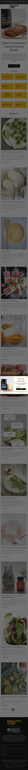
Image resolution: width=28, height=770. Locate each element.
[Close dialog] (27, 377)
